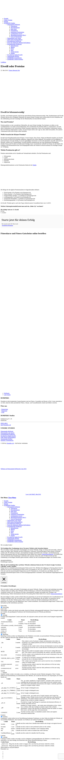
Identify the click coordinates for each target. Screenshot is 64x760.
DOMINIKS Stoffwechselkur (15, 59)
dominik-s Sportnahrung (7, 440)
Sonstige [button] (3, 613)
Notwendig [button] (4, 605)
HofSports (6, 393)
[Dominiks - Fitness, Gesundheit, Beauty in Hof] (18, 15)
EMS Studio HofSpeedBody (8, 437)
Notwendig (6, 607)
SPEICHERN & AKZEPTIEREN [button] (10, 747)
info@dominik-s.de (6, 425)
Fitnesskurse (14, 26)
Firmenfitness (14, 30)
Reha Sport (14, 29)
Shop (12, 50)
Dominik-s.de (10, 443)
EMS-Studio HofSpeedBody (14, 39)
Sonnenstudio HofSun (13, 56)
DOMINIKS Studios (9, 23)
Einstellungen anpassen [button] (7, 562)
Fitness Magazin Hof (14, 70)
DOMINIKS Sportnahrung (14, 58)
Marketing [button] (3, 632)
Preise (12, 48)
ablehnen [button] (9, 560)
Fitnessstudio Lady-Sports (14, 38)
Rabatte (6, 21)
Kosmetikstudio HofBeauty (14, 44)
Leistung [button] (3, 735)
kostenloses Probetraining (17, 32)
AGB (2, 412)
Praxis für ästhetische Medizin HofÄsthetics (18, 42)
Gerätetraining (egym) (16, 33)
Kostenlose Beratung (7, 225)
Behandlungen (14, 45)
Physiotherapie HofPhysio (14, 41)
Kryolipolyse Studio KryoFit (14, 55)
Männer (13, 47)
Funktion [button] (3, 715)
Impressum (4, 410)
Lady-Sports (7, 394)
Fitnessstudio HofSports (13, 24)
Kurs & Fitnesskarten (16, 36)
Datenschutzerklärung (47, 554)
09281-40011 (4, 423)
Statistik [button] (3, 671)
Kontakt (6, 18)
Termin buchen (15, 51)
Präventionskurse (15, 27)
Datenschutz (4, 409)
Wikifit (34, 165)
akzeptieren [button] (4, 560)
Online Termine (8, 20)
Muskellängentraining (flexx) (18, 35)
